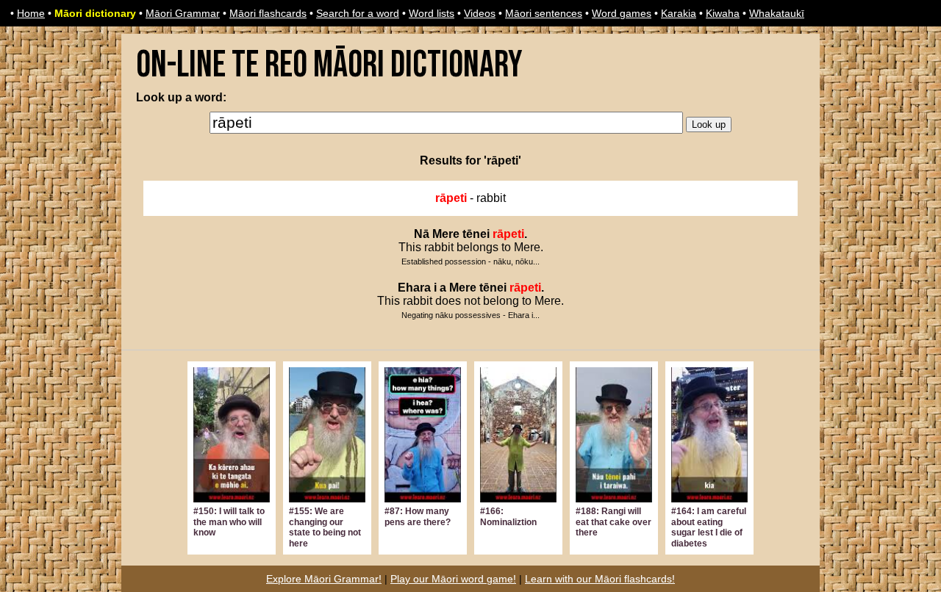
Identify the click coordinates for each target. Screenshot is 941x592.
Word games (621, 13)
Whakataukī (776, 13)
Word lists (431, 13)
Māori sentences (543, 13)
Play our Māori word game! (453, 579)
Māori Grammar (183, 13)
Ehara (414, 287)
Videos (479, 13)
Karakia (678, 13)
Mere (445, 234)
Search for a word (357, 13)
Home (31, 13)
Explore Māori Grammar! (324, 579)
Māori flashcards (268, 13)
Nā (421, 234)
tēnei (476, 234)
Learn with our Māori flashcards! (600, 579)
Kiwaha (723, 13)
